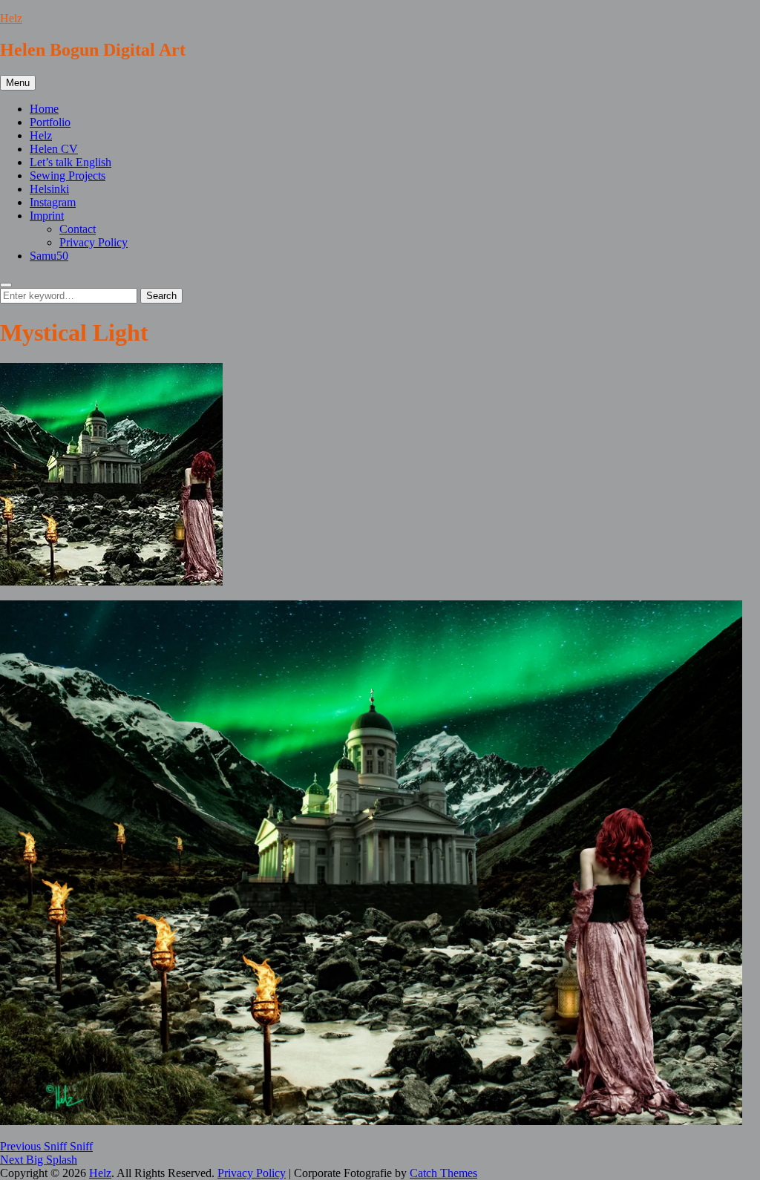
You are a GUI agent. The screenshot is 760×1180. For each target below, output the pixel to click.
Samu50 (49, 255)
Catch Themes (443, 1173)
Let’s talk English (70, 162)
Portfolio (50, 122)
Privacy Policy (93, 242)
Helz (11, 18)
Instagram (53, 202)
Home (44, 108)
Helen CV (54, 148)
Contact (77, 229)
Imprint (47, 215)
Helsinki (49, 189)
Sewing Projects (67, 175)
